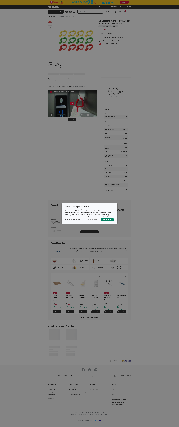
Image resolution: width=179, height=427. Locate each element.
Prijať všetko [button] (107, 219)
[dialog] (89, 213)
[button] (72, 219)
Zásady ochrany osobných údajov (104, 216)
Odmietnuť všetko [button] (92, 219)
